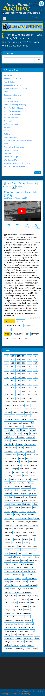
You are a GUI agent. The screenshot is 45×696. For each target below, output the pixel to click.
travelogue (21, 634)
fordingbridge (17, 486)
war (22, 641)
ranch (25, 582)
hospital (14, 511)
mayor (25, 539)
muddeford (9, 550)
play (22, 211)
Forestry (7, 98)
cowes (29, 455)
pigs (21, 564)
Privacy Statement (24, 691)
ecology (16, 472)
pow (31, 567)
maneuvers (32, 532)
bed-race (20, 416)
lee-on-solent (18, 529)
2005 (6, 395)
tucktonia (31, 634)
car (12, 433)
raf (12, 582)
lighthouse (29, 529)
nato (34, 550)
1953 (24, 374)
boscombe (17, 423)
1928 (24, 359)
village (37, 638)
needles (13, 553)
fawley (34, 479)
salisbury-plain (24, 603)
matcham (17, 539)
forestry (27, 486)
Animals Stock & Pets (12, 78)
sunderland (19, 624)
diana (7, 465)
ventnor (18, 638)
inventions (31, 515)
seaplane (33, 606)
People (7, 127)
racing (7, 582)
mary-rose (8, 539)
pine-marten (29, 564)
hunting (17, 515)
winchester (8, 649)
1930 (35, 359)
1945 (12, 370)
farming (13, 479)
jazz (30, 518)
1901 (12, 356)
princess (32, 571)
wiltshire (30, 645)
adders (31, 398)
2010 (18, 395)
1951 (12, 374)
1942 (29, 366)
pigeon (15, 564)
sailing (32, 599)
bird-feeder (8, 419)
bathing (15, 412)
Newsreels (8, 121)
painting (36, 557)
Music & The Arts (11, 117)
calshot (32, 430)
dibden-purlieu (16, 465)
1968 (6, 384)
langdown (8, 529)
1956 (6, 377)
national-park (26, 550)
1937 (35, 363)
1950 (6, 374)
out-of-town (27, 557)
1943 (35, 366)
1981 (35, 388)
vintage (7, 641)
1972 (29, 384)
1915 (18, 356)
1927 (18, 359)
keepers (7, 522)
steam (27, 617)
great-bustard (31, 497)
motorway (22, 546)
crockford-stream (11, 458)
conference (30, 451)
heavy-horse (16, 504)
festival (12, 483)
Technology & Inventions (14, 147)
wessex (15, 645)
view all (37, 173)
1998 (24, 391)
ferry (6, 483)
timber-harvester (10, 631)
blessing (24, 419)
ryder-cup (24, 599)
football (7, 486)
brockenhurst (29, 426)
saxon (33, 603)
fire (19, 483)
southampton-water (24, 613)
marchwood (9, 536)
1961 (35, 377)
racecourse (32, 578)
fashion (20, 479)
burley (25, 430)
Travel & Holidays (11, 156)
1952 (18, 374)
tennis (31, 627)
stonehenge (9, 624)
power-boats (9, 571)
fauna (28, 479)
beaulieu (35, 412)
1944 (6, 370)
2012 (24, 395)
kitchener (21, 522)
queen (30, 574)
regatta (14, 585)
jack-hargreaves (21, 518)
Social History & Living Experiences (18, 140)
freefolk (15, 493)
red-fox (31, 582)
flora (23, 483)
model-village (17, 543)
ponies (19, 567)
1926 (12, 359)
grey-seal (8, 500)
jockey (36, 518)
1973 (35, 384)
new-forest (22, 553)
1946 (18, 370)
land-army (34, 525)
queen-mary (9, 578)
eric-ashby (8, 476)
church (20, 448)
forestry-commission (12, 490)
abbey (24, 398)
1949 (35, 370)
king (14, 522)
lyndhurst (17, 532)
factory (25, 476)
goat (6, 497)
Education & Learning (12, 95)
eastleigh (8, 472)
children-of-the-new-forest (29, 441)
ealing (34, 469)
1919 (24, 356)
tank (14, 627)
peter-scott (33, 560)
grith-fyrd (16, 500)
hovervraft (8, 515)
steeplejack (19, 620)
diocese (26, 465)
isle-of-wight (9, 518)
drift (21, 469)
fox (34, 490)
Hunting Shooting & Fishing (15, 104)
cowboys (21, 455)
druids (27, 469)
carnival (18, 433)
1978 (18, 388)
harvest (7, 504)
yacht (28, 649)
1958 (25, 338)
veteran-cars (27, 638)
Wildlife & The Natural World (15, 166)
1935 (24, 363)
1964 (18, 381)
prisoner (7, 574)
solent (20, 610)
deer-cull (24, 462)
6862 (27, 227)
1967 (35, 381)
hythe (24, 515)
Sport (6, 143)
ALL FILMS (8, 75)
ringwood (33, 585)
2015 (29, 395)
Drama (7, 91)
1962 (6, 381)
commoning (19, 451)
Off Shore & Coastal (12, 124)
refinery (7, 585)
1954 (29, 374)
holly (6, 507)
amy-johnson (31, 402)
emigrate (32, 472)
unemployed (9, 638)
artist (28, 405)
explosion (17, 476)
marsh (34, 536)
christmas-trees (10, 448)
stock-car (28, 620)
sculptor (16, 606)
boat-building (34, 419)
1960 (29, 377)
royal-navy (21, 596)
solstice (27, 610)
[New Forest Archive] (22, 8)
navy (6, 553)
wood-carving (19, 649)
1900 (6, 356)
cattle (7, 437)
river (6, 589)
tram (14, 634)
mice (32, 539)
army (22, 405)
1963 (12, 381)
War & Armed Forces (12, 160)
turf (38, 634)
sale (38, 599)
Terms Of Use (38, 691)
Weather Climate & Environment (17, 163)
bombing (8, 423)
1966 (29, 381)
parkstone (15, 560)
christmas (19, 444)
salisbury (14, 603)
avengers (26, 409)
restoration (24, 585)
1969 (12, 384)
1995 (6, 391)
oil (14, 557)
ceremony (30, 437)
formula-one (26, 490)
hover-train (31, 511)
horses (7, 511)
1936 (29, 363)
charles (7, 441)
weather (29, 641)
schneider (8, 606)
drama (7, 469)
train (32, 631)
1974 (6, 388)
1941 (24, 366)
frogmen (24, 493)
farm (6, 479)
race (24, 578)
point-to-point (10, 567)
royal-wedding (32, 596)
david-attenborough (12, 462)
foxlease (8, 493)
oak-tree (8, 557)
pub (24, 574)
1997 (18, 391)
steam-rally (9, 620)
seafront (35, 334)
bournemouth (17, 334)
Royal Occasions (10, 137)
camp (7, 433)
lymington (8, 532)
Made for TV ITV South (13, 111)
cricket (36, 455)
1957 (12, 377)
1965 (24, 381)
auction (17, 409)
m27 (24, 532)
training (7, 634)
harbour (32, 500)
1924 (35, 356)
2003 (35, 391)
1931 (6, 363)
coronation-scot (10, 455)
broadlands (19, 426)
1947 (24, 370)
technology (22, 627)
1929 (29, 359)
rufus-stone (15, 599)
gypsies (24, 500)
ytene (35, 649)
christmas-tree (30, 444)
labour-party (9, 525)
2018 (6, 398)
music (17, 550)
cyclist (28, 458)
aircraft (14, 402)
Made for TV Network (12, 114)
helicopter (26, 504)
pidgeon (7, 564)
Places (6, 130)
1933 (12, 363)
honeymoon (26, 507)
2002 (29, 391)
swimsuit (8, 627)
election (24, 472)
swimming (29, 624)
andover (7, 405)
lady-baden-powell (22, 525)
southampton (9, 613)
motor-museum (10, 546)
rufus (6, 599)
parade (7, 560)
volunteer (15, 641)
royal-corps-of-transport (22, 592)
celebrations (20, 437)
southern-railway (10, 617)
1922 (29, 356)
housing (22, 511)
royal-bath (16, 338)
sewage (7, 610)
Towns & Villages (11, 150)
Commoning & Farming (13, 85)
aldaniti (21, 402)
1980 (29, 388)
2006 (12, 395)
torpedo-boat (23, 631)
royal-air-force (28, 589)
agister (7, 402)
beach (27, 412)
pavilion (24, 560)
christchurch (9, 444)
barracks (8, 412)
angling (15, 405)
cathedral (33, 433)
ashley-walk (9, 409)
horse (35, 507)
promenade (17, 574)
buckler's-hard (10, 430)
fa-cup (33, 476)
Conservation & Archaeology (15, 88)
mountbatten (32, 546)
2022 (18, 398)
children (14, 441)
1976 (12, 388)
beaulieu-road (9, 416)
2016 (35, 395)
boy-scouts (9, 426)
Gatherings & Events (12, 101)
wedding (8, 645)
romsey (12, 589)
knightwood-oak (32, 522)
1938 (6, 366)
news (30, 553)
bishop (17, 419)
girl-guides (32, 493)
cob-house (29, 448)
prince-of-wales (21, 571)
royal (19, 589)
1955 (35, 374)
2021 (12, 398)
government (19, 497)
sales (6, 603)
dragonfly (34, 465)
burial (19, 430)
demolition (33, 462)
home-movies (15, 507)
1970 (18, 384)
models (7, 543)
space (21, 617)
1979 (24, 388)
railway (18, 582)
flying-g (30, 483)
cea (27, 334)
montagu (27, 543)
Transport (8, 153)
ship (13, 610)
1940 (18, 366)
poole (26, 567)
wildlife (22, 645)
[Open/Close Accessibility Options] (41, 4)
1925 (6, 359)
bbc (22, 412)
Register (35, 17)
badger (33, 409)
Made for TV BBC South (13, 108)
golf (7, 338)
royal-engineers (10, 596)
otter (18, 557)
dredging (15, 469)
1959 (24, 377)
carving (25, 433)
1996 (12, 391)
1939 (12, 366)
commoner (9, 451)
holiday (35, 504)
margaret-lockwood (22, 536)
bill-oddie (28, 416)
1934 (18, 363)
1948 (29, 370)
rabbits (18, 578)
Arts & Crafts (9, 82)
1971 (24, 384)
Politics (7, 134)
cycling (21, 458)
